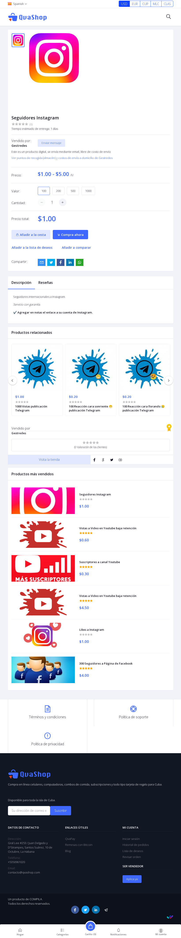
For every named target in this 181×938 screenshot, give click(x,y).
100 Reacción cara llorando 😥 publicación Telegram (144, 408)
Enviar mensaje (51, 143)
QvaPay (70, 839)
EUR (135, 4)
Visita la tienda (49, 459)
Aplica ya (132, 879)
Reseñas (45, 282)
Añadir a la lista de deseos (32, 247)
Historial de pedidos (136, 845)
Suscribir (61, 810)
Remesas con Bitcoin (78, 845)
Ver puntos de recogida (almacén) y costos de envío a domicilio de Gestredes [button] (62, 158)
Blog (68, 851)
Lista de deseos (133, 851)
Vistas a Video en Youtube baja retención (107, 528)
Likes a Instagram (91, 630)
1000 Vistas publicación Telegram (31, 408)
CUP (145, 4)
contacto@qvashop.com (24, 872)
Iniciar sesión (131, 839)
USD (124, 4)
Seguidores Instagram (95, 494)
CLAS (167, 4)
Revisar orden (132, 857)
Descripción (21, 282)
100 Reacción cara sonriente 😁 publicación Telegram (90, 408)
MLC (156, 4)
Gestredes (19, 145)
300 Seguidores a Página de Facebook (105, 663)
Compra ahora (72, 235)
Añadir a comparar (76, 247)
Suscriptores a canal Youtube (99, 562)
